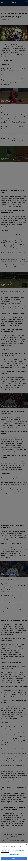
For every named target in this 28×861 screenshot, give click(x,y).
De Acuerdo (14, 858)
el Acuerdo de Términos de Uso (16, 851)
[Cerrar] (26, 844)
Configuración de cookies (14, 854)
